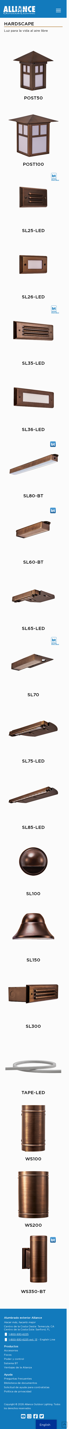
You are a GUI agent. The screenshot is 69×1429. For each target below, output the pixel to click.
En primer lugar (18, 671)
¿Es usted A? (24, 726)
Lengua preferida (20, 740)
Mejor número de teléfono (33, 769)
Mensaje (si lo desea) (23, 784)
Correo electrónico (28, 753)
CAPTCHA (16, 843)
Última (13, 687)
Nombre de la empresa (24, 695)
